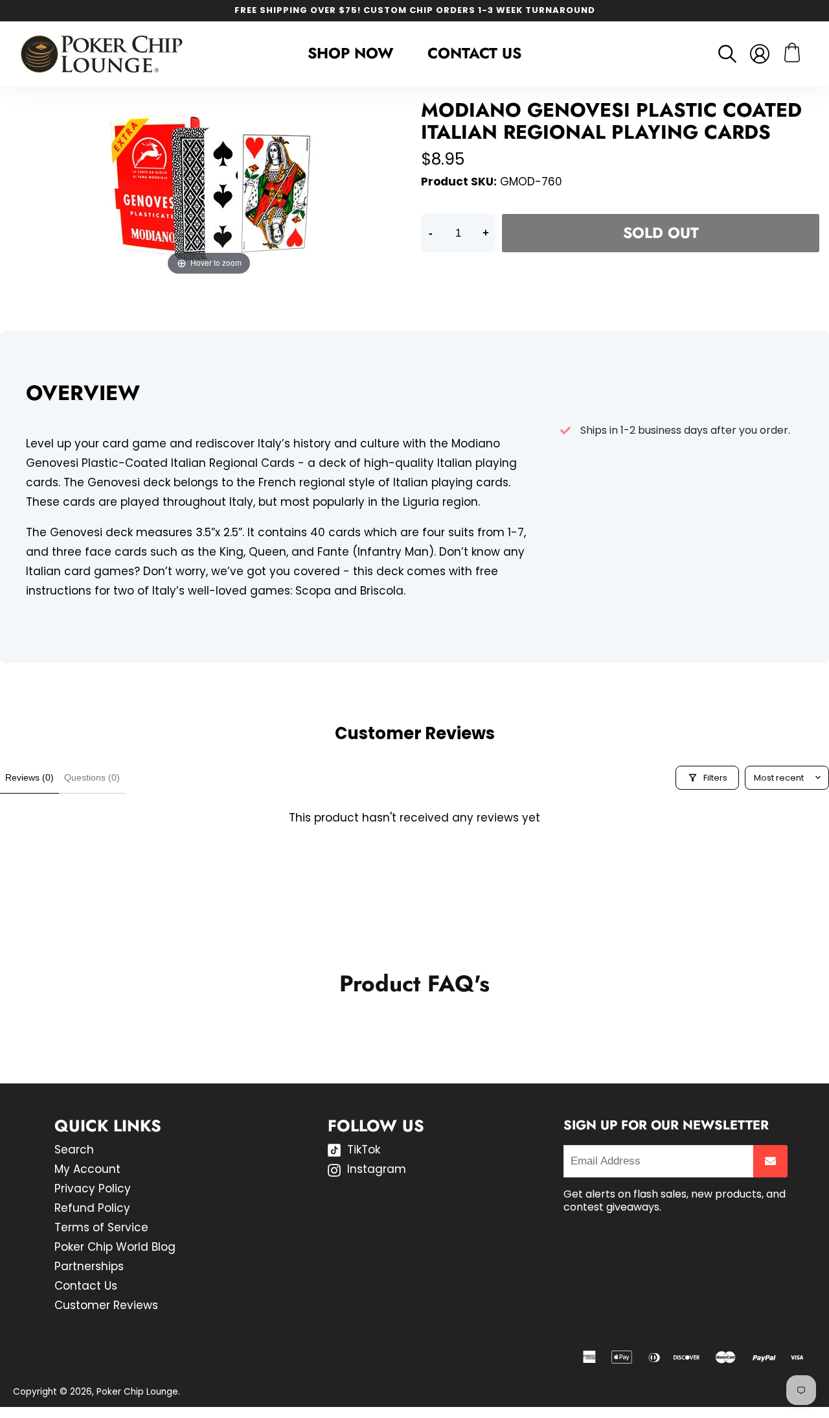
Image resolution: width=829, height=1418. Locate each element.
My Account (87, 1169)
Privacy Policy (92, 1188)
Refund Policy (92, 1208)
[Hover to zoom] (209, 188)
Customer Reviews (106, 1305)
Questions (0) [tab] (92, 777)
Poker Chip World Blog (115, 1247)
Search (74, 1149)
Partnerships (89, 1266)
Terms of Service (101, 1227)
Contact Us (474, 53)
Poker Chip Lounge (137, 1392)
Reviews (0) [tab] (29, 777)
